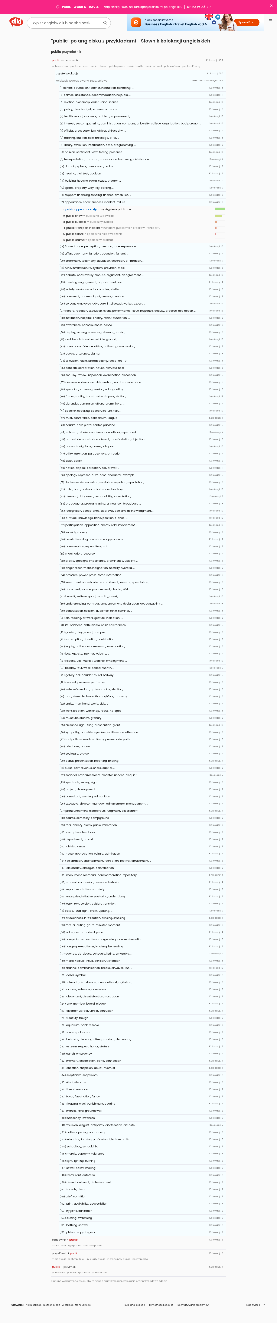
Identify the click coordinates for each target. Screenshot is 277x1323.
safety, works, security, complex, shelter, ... (94, 289)
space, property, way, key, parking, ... (89, 188)
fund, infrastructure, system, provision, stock (95, 268)
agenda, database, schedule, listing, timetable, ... (98, 953)
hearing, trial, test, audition (83, 173)
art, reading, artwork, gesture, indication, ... (94, 618)
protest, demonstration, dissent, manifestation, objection (105, 439)
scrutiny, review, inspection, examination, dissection (101, 375)
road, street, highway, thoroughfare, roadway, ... (97, 696)
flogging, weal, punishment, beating (90, 1104)
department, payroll (79, 839)
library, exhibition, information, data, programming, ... (100, 145)
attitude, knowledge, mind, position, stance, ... (97, 518)
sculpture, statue (77, 753)
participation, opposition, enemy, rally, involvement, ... (101, 525)
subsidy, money (76, 532)
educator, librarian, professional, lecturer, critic (98, 1139)
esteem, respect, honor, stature (87, 1046)
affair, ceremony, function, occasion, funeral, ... (97, 253)
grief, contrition (76, 1196)
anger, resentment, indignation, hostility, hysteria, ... (100, 568)
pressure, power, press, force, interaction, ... (95, 575)
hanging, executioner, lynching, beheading (94, 946)
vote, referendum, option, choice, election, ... (95, 689)
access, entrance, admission (86, 989)
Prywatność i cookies (161, 1304)
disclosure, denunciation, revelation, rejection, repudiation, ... (105, 482)
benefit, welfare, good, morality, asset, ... (92, 596)
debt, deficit (74, 461)
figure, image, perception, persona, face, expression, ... (102, 246)
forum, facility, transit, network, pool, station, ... (97, 396)
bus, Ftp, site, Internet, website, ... (87, 653)
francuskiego (83, 1304)
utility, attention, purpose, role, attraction (93, 453)
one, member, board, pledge (86, 1004)
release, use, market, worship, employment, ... (96, 661)
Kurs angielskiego (135, 1304)
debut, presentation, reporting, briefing (92, 761)
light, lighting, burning (81, 1161)
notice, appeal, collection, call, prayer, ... (92, 468)
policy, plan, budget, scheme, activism (90, 109)
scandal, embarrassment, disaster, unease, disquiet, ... (103, 775)
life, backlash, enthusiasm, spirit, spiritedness (95, 625)
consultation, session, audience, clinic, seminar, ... (99, 611)
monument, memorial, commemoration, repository (101, 875)
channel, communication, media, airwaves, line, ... (99, 968)
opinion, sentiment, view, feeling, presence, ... (95, 152)
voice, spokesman (78, 1032)
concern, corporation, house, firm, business (95, 368)
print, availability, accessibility (86, 1204)
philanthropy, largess (80, 1232)
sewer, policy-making (81, 1168)
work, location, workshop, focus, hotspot (93, 711)
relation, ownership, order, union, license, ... (92, 102)
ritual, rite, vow (76, 1082)
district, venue (75, 846)
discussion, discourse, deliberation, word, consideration (103, 382)
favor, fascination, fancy (83, 1096)
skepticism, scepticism (82, 1075)
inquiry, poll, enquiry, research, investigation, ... (96, 646)
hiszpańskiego (51, 1304)
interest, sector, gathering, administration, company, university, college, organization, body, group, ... (132, 123)
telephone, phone (78, 746)
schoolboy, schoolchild (82, 1146)
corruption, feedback (80, 832)
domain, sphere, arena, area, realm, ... (90, 166)
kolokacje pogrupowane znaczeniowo (82, 81)
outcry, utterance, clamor (83, 353)
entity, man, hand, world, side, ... (87, 703)
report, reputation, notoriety (85, 889)
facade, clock (75, 1189)
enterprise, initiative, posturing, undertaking (95, 896)
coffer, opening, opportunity (86, 1132)
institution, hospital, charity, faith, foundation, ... (98, 318)
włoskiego (67, 1304)
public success (76, 222)
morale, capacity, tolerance (85, 1154)
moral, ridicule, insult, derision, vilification (93, 961)
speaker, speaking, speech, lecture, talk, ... (93, 411)
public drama (75, 240)
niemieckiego (33, 1304)
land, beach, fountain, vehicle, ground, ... (92, 339)
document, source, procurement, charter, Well (97, 589)
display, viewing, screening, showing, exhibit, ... (97, 332)
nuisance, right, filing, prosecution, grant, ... (94, 725)
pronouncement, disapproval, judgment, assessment (101, 811)
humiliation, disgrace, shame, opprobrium (94, 539)
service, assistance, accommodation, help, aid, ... (97, 95)
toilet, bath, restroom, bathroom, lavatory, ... (96, 489)
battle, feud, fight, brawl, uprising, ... (88, 911)
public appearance (78, 209)
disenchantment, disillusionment (89, 1182)
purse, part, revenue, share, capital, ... (90, 768)
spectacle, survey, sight (82, 782)
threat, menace (77, 1089)
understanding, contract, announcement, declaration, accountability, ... (114, 603)
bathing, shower (77, 1225)
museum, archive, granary (83, 718)
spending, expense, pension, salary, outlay (94, 389)
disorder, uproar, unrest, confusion (89, 1011)
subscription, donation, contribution (89, 639)
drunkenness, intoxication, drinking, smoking (95, 918)
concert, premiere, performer (85, 682)
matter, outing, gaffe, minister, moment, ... (94, 925)
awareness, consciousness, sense (89, 325)
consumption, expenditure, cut (86, 546)
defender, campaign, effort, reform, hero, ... (95, 403)
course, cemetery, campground (87, 818)
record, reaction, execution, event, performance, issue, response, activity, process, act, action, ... (130, 311)
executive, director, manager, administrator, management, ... (107, 803)
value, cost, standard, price (84, 932)
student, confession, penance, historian (93, 882)
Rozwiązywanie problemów (193, 1304)
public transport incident (83, 228)
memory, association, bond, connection (93, 1061)
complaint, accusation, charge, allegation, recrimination (104, 939)
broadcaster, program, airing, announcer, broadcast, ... (103, 503)
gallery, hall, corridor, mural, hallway (89, 675)
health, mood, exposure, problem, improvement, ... (98, 116)
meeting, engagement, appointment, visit (94, 282)
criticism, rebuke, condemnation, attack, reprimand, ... (102, 432)
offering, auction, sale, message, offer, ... (91, 138)
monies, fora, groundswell (84, 1111)
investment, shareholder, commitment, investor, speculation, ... (108, 582)
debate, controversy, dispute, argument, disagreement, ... (105, 275)
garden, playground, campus (85, 632)
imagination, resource (80, 553)
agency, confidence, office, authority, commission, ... (101, 346)
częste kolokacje (67, 73)
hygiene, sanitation (79, 1211)
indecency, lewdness (81, 1118)
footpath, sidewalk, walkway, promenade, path (97, 739)
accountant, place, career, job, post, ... (92, 446)
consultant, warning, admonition (88, 796)
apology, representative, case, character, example (100, 475)
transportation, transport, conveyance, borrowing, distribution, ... (108, 159)
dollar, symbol (76, 975)
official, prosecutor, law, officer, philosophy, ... (95, 131)
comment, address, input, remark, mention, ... (96, 296)
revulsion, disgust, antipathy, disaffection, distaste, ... (102, 1125)
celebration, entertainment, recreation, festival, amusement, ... (109, 861)
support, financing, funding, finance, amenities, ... (98, 195)
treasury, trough (77, 1018)
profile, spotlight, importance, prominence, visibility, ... (102, 561)
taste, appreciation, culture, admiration (93, 853)
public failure (75, 234)
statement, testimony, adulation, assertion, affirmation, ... (105, 261)
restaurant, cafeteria (81, 1175)
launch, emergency (79, 1054)
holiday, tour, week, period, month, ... (89, 668)
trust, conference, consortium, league (91, 418)
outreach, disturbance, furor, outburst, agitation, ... (100, 982)
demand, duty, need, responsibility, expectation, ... (99, 496)
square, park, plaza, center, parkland (90, 425)
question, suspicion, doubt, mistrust (90, 1068)
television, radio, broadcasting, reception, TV (96, 361)
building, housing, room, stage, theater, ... (93, 181)
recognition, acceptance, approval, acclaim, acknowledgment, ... (110, 511)
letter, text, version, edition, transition (91, 903)
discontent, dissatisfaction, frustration (92, 996)
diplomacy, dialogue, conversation (90, 868)
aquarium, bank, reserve (82, 1025)
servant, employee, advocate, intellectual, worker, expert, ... (105, 303)
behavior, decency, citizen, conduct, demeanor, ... (99, 1039)
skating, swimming (79, 1218)
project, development (80, 789)
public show (74, 216)
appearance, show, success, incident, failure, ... (96, 202)
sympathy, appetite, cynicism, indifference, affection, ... (103, 732)
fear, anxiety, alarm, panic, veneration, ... (93, 825)
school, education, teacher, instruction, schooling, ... (98, 88)
